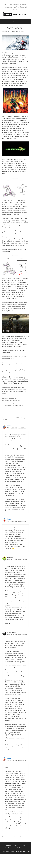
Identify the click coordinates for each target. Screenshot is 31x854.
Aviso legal (22, 845)
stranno (9, 426)
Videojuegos (16, 400)
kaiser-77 (10, 519)
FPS (6, 400)
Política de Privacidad (9, 848)
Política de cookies (22, 848)
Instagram (9, 845)
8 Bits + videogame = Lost (12, 403)
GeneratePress (26, 851)
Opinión (9, 400)
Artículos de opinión (11, 398)
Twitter (15, 845)
